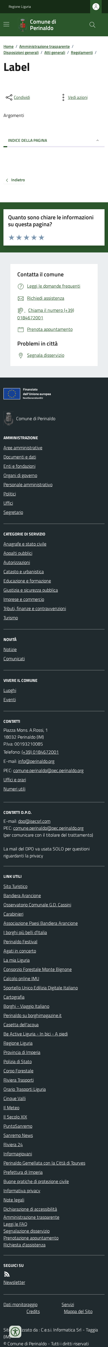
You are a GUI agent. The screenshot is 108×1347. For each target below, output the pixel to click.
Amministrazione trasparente (44, 46)
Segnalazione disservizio (26, 1230)
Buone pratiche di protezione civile (36, 1181)
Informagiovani (17, 1153)
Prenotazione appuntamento (30, 1237)
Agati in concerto (19, 950)
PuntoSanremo (17, 1125)
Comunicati (14, 658)
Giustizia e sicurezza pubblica (30, 589)
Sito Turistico (15, 886)
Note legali (13, 1199)
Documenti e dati (19, 456)
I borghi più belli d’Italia (25, 932)
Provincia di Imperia (21, 1052)
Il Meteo (11, 1107)
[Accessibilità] (15, 1331)
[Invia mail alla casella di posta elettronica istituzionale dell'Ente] (36, 761)
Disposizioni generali (21, 52)
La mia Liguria (16, 960)
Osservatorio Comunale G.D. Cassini (37, 904)
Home (8, 46)
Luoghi (9, 690)
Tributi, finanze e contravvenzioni (34, 608)
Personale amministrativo (27, 484)
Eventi (9, 699)
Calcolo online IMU (21, 978)
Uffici (8, 502)
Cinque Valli (14, 1098)
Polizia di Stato (17, 1061)
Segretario (13, 512)
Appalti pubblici (17, 553)
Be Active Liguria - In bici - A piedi (35, 1033)
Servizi (68, 1304)
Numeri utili (14, 788)
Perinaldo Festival (20, 941)
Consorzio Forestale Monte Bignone (37, 969)
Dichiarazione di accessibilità (30, 1208)
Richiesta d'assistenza (24, 1244)
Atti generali (54, 52)
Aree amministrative (22, 447)
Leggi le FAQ (15, 1223)
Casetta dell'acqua (21, 1024)
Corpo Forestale (18, 1070)
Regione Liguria (20, 6)
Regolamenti (82, 52)
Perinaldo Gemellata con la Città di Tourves (44, 1162)
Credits (33, 1311)
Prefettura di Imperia (23, 1172)
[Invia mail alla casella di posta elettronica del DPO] (34, 821)
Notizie (10, 649)
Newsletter (14, 1282)
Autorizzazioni (16, 562)
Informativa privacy (21, 1190)
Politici (9, 493)
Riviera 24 (13, 1144)
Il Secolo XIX (15, 1116)
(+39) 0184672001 (40, 751)
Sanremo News (18, 1135)
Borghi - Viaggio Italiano (26, 1006)
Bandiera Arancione (22, 895)
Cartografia (13, 996)
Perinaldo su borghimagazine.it (32, 1015)
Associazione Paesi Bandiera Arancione (40, 923)
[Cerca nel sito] (90, 25)
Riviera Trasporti (18, 1079)
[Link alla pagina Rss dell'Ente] (6, 1274)
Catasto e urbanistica (23, 571)
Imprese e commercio (23, 599)
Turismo (10, 617)
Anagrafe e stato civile (24, 543)
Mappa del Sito (78, 1311)
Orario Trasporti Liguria (24, 1089)
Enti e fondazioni (19, 466)
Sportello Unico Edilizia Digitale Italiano (40, 987)
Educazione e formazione (27, 580)
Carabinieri (13, 913)
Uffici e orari (14, 779)
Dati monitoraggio (20, 1304)
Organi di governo (20, 475)
